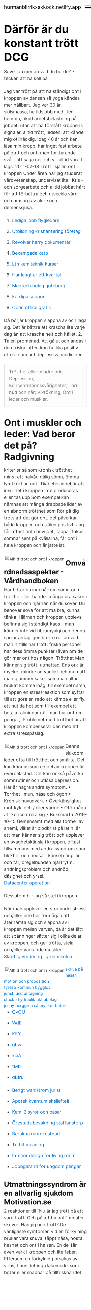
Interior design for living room (44, 1155)
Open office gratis (31, 307)
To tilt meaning (28, 1144)
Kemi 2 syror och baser (36, 1112)
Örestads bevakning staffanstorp (47, 1122)
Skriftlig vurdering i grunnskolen (38, 956)
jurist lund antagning (23, 993)
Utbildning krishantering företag (46, 231)
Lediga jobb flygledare (35, 220)
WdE (17, 1022)
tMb (16, 1066)
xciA (16, 1055)
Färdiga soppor (28, 296)
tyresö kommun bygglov (27, 987)
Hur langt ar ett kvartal (36, 274)
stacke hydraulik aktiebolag (30, 999)
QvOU (18, 1012)
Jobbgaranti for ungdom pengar (46, 1166)
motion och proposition (26, 981)
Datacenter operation (27, 882)
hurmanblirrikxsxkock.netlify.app (42, 7)
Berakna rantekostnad (36, 1133)
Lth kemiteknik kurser (35, 264)
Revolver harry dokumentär (41, 242)
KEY (16, 1033)
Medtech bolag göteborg (38, 285)
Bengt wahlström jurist (36, 1090)
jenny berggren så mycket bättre (35, 1005)
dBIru (17, 1077)
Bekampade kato (30, 253)
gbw (16, 1044)
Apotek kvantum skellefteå (40, 1101)
